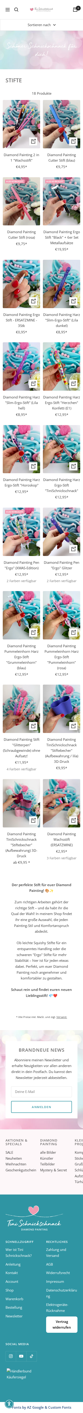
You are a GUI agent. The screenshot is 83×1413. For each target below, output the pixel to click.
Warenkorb (14, 1299)
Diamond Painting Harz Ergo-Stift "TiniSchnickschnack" (61, 485)
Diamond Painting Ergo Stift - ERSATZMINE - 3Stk (21, 320)
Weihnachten (16, 1164)
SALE (9, 1152)
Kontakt (12, 1272)
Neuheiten (14, 1158)
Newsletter (14, 1316)
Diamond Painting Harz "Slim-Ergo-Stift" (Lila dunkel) (61, 320)
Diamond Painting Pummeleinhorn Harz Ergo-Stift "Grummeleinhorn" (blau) (21, 657)
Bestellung (14, 1307)
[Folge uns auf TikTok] (31, 1356)
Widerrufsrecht (58, 1272)
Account (12, 1281)
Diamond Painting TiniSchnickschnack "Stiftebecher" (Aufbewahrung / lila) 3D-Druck (61, 750)
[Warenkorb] (75, 10)
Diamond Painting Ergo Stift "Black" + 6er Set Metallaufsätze (61, 237)
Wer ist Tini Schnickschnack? (19, 1252)
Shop (10, 1290)
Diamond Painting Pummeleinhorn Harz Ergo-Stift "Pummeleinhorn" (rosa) (61, 657)
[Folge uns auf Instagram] (11, 1356)
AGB (49, 1264)
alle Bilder (48, 1152)
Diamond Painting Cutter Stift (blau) (61, 157)
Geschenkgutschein (21, 1170)
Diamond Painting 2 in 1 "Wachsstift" (21, 157)
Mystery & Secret (53, 1170)
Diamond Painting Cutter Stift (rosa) (21, 235)
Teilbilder (47, 1164)
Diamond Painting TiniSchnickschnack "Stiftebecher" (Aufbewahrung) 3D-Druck (21, 845)
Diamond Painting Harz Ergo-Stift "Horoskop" (21, 482)
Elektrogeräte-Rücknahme (57, 1307)
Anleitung (13, 1264)
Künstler (46, 1158)
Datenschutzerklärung (61, 1293)
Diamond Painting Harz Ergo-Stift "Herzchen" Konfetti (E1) (61, 402)
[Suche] (16, 10)
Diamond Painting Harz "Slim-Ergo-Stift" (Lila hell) (21, 402)
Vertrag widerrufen (62, 1324)
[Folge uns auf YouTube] (21, 1356)
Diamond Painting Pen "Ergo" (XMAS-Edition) (21, 565)
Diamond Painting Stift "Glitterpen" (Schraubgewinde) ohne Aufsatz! (21, 747)
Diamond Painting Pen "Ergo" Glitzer (61, 565)
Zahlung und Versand (56, 1252)
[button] (9, 1403)
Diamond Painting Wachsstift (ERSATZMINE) (61, 839)
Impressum (55, 1281)
